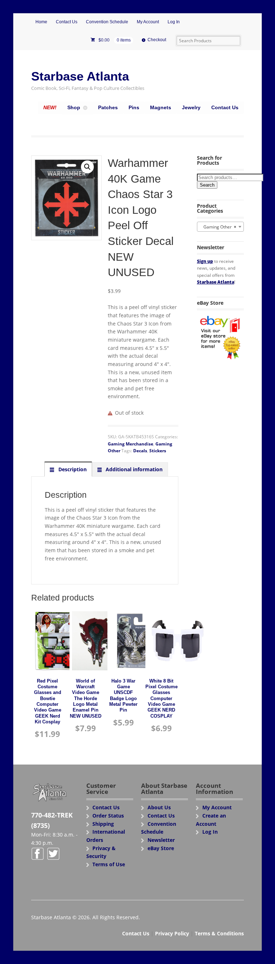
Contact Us (66, 21)
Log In (174, 21)
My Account (148, 21)
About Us (159, 807)
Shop (73, 107)
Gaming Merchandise (130, 444)
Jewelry (191, 107)
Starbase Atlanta (80, 76)
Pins (134, 107)
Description (72, 469)
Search (207, 185)
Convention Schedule (107, 21)
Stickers (157, 451)
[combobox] (220, 227)
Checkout (157, 39)
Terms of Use (108, 864)
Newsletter (161, 840)
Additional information (133, 469)
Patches (108, 107)
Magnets (160, 107)
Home (41, 21)
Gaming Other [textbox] (218, 227)
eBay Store (161, 848)
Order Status (108, 815)
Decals (140, 451)
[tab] (68, 469)
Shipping (103, 823)
